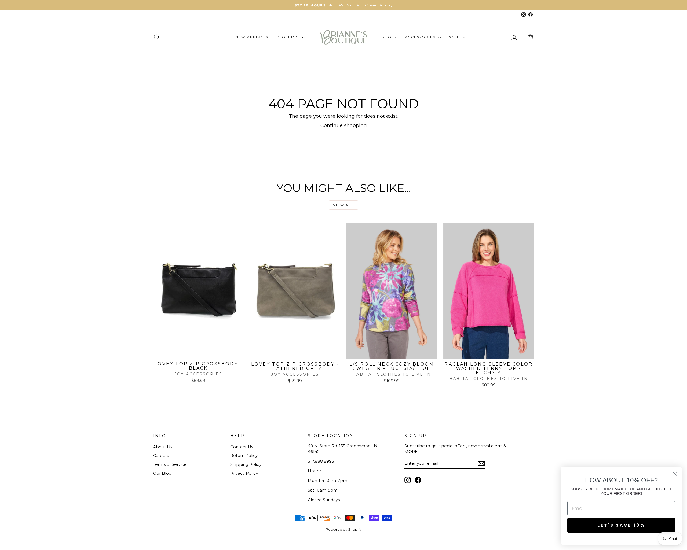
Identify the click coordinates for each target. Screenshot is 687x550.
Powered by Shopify (343, 529)
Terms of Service (170, 464)
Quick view (198, 353)
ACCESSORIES (421, 37)
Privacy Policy (244, 473)
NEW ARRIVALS (252, 37)
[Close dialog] (674, 473)
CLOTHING (288, 37)
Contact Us (241, 446)
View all (343, 205)
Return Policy (244, 455)
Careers (161, 455)
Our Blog (162, 473)
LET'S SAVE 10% (621, 525)
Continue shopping (343, 125)
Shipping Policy (245, 464)
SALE (455, 37)
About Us (162, 446)
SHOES (389, 37)
